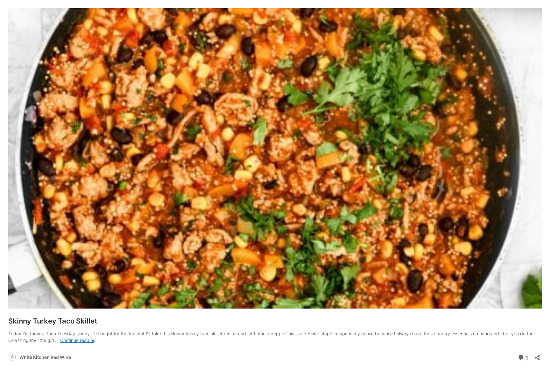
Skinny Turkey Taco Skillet (52, 321)
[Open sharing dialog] (537, 355)
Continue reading (78, 340)
